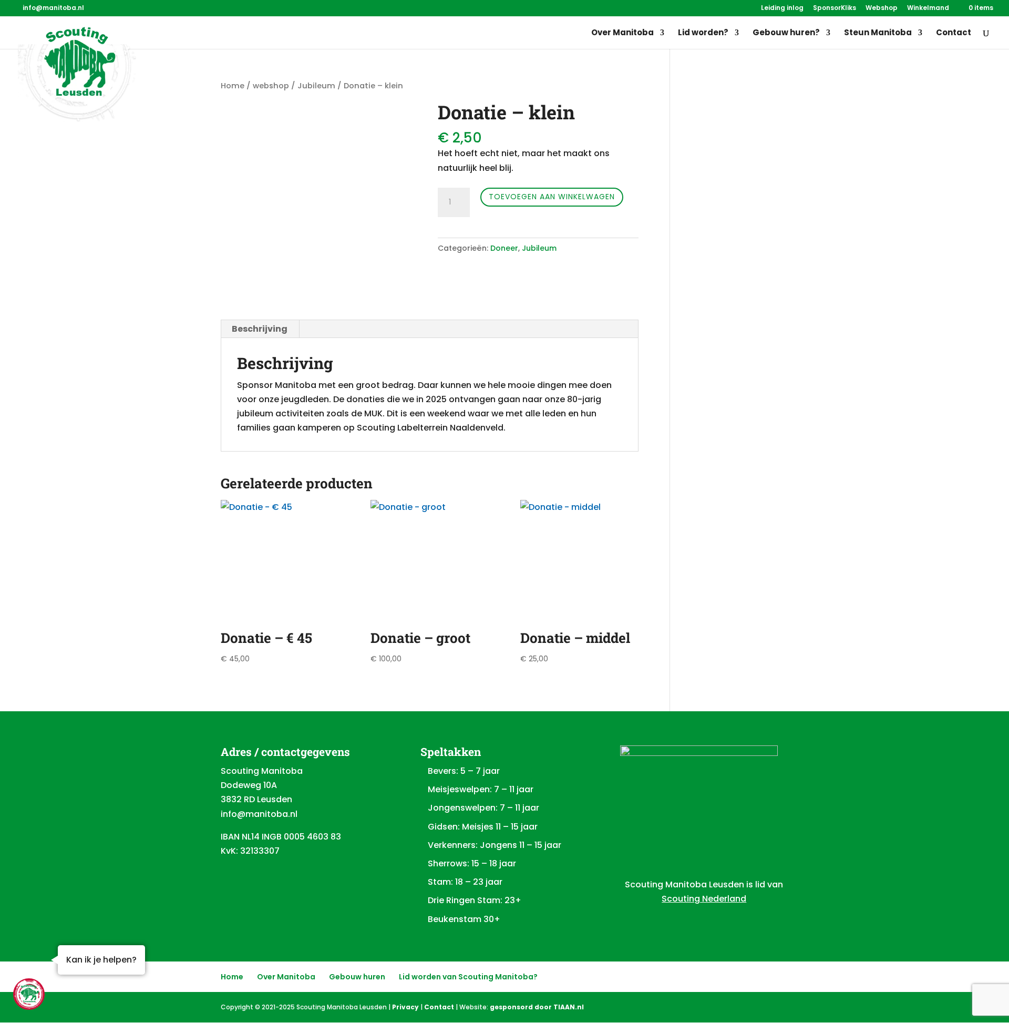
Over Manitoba (622, 33)
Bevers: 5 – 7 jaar (464, 771)
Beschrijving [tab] (259, 329)
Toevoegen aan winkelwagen (552, 196)
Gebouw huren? (786, 33)
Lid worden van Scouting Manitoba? (468, 976)
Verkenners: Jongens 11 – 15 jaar (494, 845)
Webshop (882, 8)
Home (232, 85)
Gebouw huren (357, 976)
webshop (271, 85)
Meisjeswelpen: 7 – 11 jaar (480, 789)
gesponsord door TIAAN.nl (537, 1006)
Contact (953, 33)
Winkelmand (928, 8)
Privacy (405, 1006)
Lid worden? (703, 33)
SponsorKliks (834, 8)
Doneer (504, 248)
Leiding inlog (782, 8)
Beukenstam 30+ (464, 919)
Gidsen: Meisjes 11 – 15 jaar (483, 827)
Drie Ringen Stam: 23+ (474, 900)
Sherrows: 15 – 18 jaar (472, 863)
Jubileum (316, 85)
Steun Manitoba (878, 33)
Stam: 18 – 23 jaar (465, 882)
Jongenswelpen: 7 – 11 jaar (483, 808)
